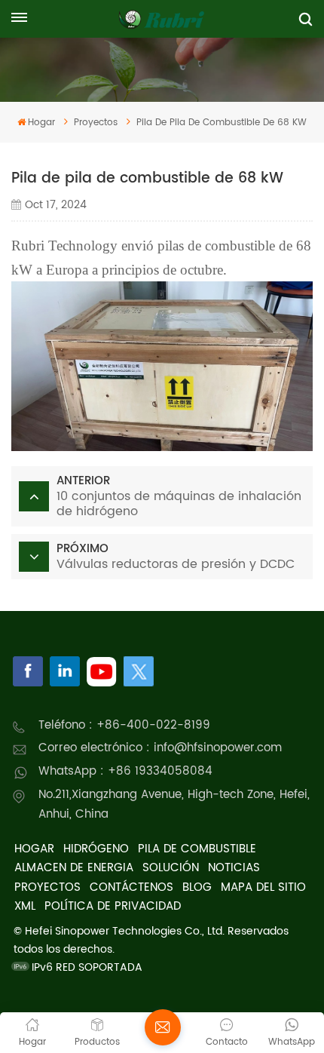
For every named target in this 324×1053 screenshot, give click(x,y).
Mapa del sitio (263, 887)
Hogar (41, 122)
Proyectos (47, 887)
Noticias (234, 867)
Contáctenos (131, 887)
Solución (170, 867)
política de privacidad (112, 906)
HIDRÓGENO (96, 849)
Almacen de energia (73, 867)
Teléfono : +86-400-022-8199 (124, 725)
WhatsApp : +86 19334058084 (125, 771)
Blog (197, 887)
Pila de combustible (197, 849)
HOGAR (34, 849)
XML (24, 906)
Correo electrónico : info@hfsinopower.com (160, 747)
